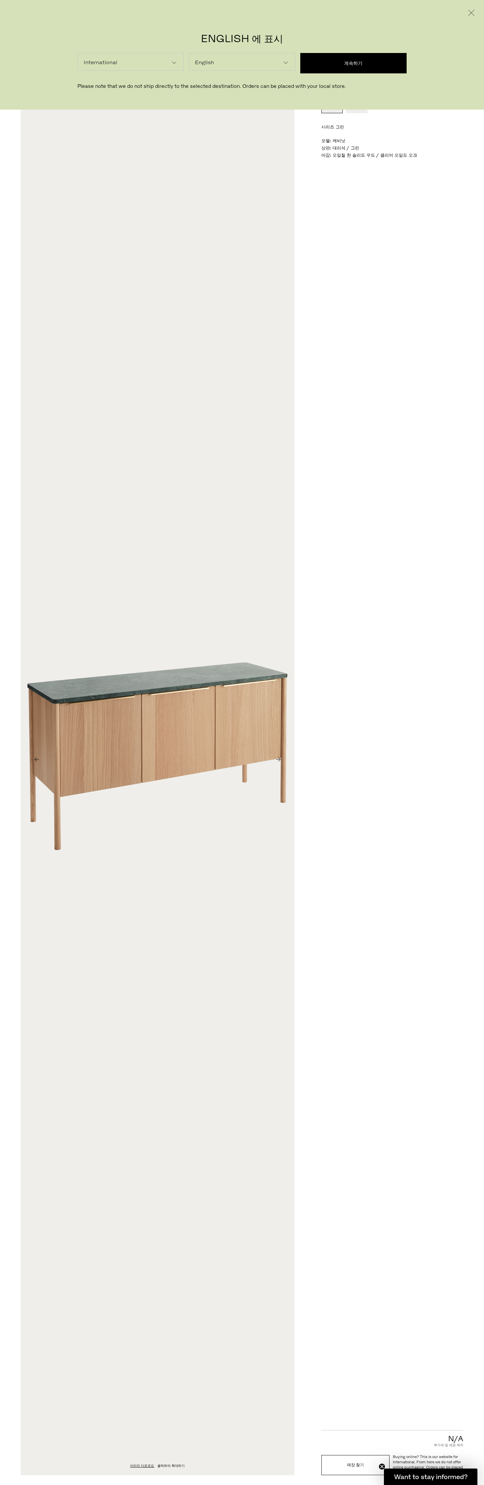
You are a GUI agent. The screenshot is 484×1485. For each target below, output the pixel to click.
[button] (430, 1477)
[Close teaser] (382, 1466)
